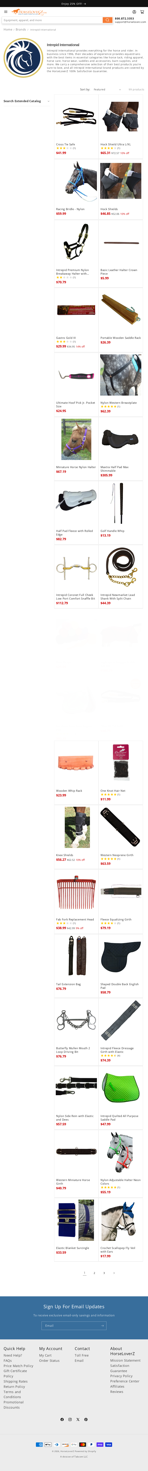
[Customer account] (134, 12)
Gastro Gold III (66, 338)
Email (79, 1360)
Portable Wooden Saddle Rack (121, 338)
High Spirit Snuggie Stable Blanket (118, 664)
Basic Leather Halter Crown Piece (119, 272)
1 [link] (85, 1273)
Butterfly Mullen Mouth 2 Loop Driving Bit (73, 1050)
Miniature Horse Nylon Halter (76, 467)
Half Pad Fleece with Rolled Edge (74, 532)
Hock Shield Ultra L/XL (116, 144)
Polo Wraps (64, 662)
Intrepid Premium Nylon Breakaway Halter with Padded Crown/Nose (72, 272)
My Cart (45, 1355)
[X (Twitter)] (78, 1420)
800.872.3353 (124, 18)
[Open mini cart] (142, 12)
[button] (27, 101)
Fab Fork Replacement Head (75, 919)
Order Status (49, 1360)
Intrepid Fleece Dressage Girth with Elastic (117, 1050)
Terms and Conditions (12, 1394)
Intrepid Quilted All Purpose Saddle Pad (119, 1118)
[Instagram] (70, 1420)
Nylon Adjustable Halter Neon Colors (121, 1182)
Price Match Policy (18, 1366)
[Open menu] (6, 11)
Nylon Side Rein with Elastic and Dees (74, 1118)
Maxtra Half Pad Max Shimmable (115, 469)
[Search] (107, 20)
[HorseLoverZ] (29, 11)
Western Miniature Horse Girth (73, 1182)
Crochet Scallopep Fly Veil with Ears (118, 1249)
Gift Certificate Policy (15, 1373)
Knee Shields (64, 855)
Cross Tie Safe (65, 144)
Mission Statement (125, 1360)
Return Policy (14, 1386)
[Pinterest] (86, 1420)
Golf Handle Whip (113, 531)
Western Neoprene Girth (117, 855)
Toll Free (82, 1355)
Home (8, 29)
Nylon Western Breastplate (119, 403)
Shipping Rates (16, 1381)
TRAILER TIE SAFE (112, 726)
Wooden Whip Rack (69, 791)
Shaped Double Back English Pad (120, 986)
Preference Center (124, 1381)
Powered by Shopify (85, 1451)
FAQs (8, 1360)
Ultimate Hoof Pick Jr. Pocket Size (75, 404)
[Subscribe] (102, 1325)
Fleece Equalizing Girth (116, 919)
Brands (21, 29)
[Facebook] (62, 1420)
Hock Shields (109, 209)
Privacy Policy (121, 1376)
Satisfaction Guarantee (119, 1368)
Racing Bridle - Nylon (70, 209)
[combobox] (57, 20)
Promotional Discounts (14, 1405)
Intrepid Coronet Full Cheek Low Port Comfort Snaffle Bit (75, 596)
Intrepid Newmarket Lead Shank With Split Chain (118, 596)
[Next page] (114, 1273)
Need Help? (13, 1355)
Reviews (116, 1391)
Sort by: (85, 89)
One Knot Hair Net (113, 791)
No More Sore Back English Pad (74, 728)
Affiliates (117, 1386)
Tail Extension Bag (68, 984)
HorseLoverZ (67, 1451)
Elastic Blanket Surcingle (72, 1248)
